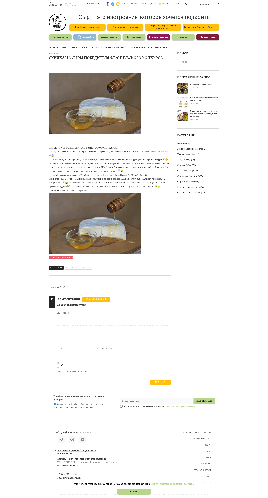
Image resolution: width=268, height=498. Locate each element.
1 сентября (88, 37)
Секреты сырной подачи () (191, 192)
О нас (208, 451)
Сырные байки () (186, 165)
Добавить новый (96, 299)
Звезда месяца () (186, 159)
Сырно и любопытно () (190, 176)
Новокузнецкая (87, 462)
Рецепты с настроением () (191, 187)
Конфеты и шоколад (87, 27)
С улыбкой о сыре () (187, 170)
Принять (134, 492)
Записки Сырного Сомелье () (192, 149)
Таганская (76, 452)
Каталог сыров (60, 37)
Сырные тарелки (109, 37)
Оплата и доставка (149, 4)
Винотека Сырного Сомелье (201, 27)
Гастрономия (134, 37)
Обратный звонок (129, 3)
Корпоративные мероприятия (197, 432)
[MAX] (82, 440)
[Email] (118, 4)
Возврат (207, 445)
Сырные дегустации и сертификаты (163, 27)
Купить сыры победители (61, 257)
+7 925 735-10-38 (92, 4)
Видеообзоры (208, 37)
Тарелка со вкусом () (188, 154)
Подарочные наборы (125, 27)
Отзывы (166, 4)
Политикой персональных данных (172, 484)
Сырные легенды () (188, 181)
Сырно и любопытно (78, 268)
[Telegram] (61, 440)
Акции (183, 37)
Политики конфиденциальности (180, 406)
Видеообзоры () (185, 143)
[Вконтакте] (72, 440)
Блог (209, 476)
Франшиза (206, 464)
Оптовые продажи (202, 470)
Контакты (176, 4)
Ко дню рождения (158, 37)
